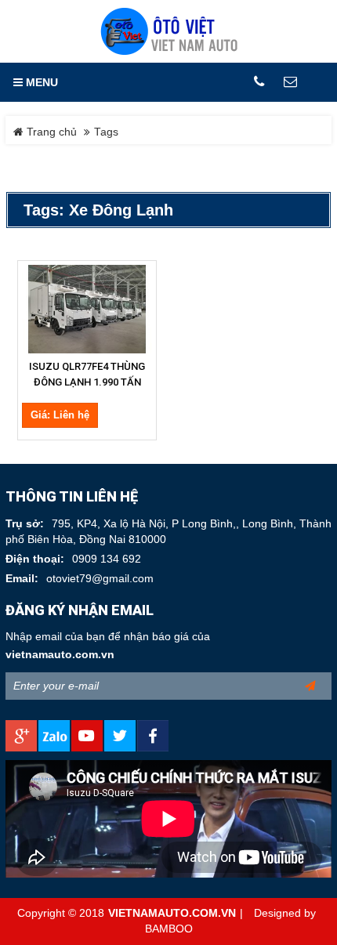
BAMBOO (169, 929)
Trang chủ (50, 132)
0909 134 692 (106, 559)
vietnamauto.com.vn (59, 655)
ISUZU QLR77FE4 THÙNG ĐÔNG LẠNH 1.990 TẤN (87, 374)
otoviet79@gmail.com (100, 579)
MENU (40, 82)
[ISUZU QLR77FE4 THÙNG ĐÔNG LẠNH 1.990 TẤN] (87, 309)
